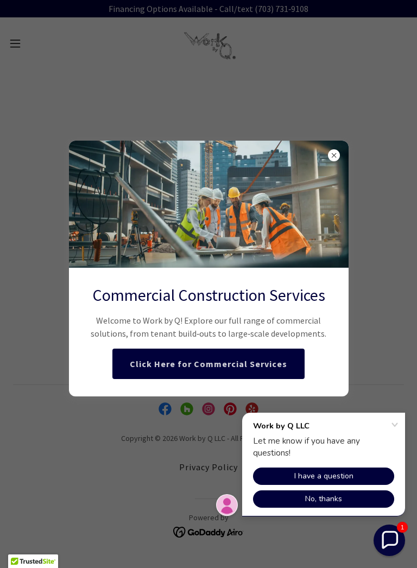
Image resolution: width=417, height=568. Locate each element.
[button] (389, 540)
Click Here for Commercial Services (208, 363)
